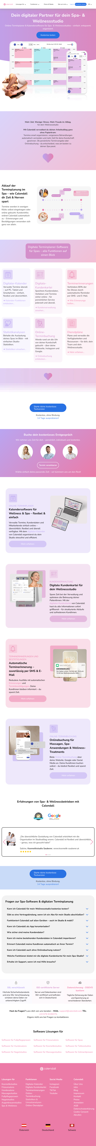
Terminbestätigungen (19, 686)
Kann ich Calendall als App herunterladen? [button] (28, 926)
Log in (72, 4)
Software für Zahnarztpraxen (79, 1052)
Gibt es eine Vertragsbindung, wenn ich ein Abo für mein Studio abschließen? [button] (45, 914)
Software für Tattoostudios (78, 1046)
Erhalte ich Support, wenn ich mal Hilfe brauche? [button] (31, 961)
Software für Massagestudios (48, 1052)
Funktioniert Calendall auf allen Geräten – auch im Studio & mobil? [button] (40, 920)
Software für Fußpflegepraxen (16, 1040)
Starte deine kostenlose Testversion (45, 407)
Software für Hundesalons (14, 1046)
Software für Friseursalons (46, 1040)
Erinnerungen (15, 683)
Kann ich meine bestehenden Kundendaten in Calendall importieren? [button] (41, 938)
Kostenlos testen (80, 4)
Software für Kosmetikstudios (48, 1046)
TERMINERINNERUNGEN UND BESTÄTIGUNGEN (23, 658)
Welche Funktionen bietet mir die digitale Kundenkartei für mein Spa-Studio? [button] (45, 955)
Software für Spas (74, 1040)
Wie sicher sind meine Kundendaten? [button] (25, 932)
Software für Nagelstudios (14, 1052)
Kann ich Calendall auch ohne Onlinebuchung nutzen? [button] (34, 950)
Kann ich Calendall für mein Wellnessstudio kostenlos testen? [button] (38, 908)
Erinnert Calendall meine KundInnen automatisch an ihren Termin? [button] (40, 944)
